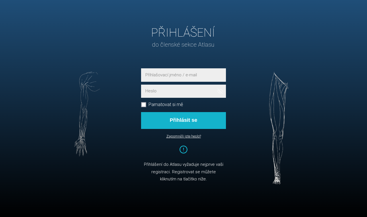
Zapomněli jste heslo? (183, 136)
